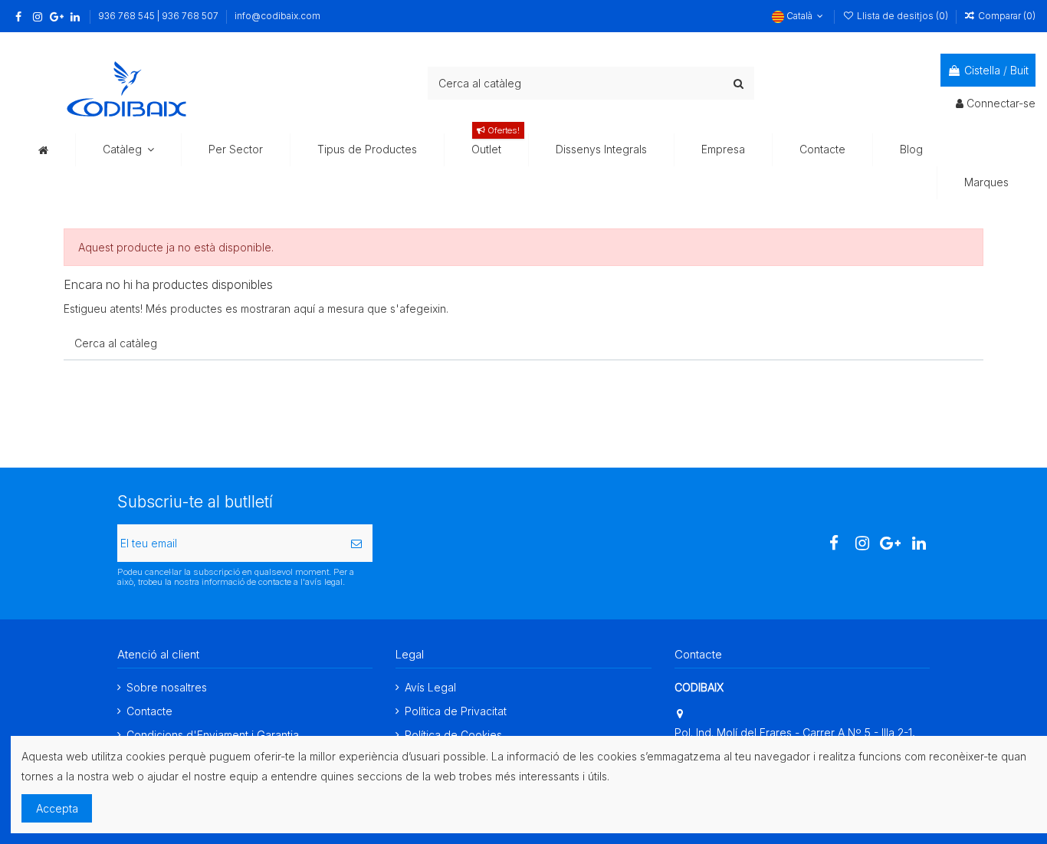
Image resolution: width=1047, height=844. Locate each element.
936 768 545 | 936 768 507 (159, 15)
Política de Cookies (453, 734)
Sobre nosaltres (166, 687)
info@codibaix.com (277, 15)
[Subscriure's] (356, 543)
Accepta (57, 808)
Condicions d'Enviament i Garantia (212, 734)
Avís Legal (430, 687)
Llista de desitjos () (902, 15)
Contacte (149, 711)
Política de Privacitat (456, 711)
